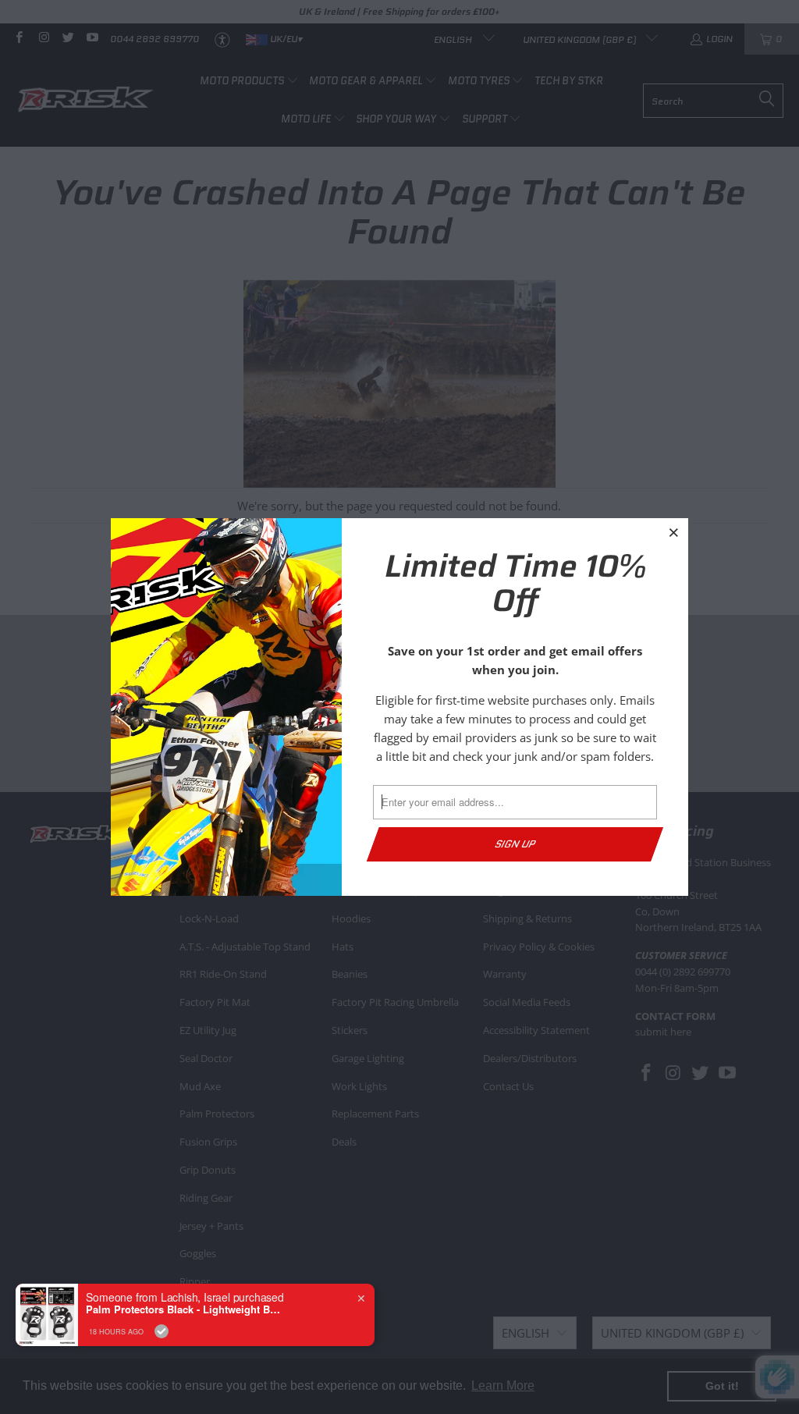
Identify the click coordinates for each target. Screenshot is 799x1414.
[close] (674, 532)
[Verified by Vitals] (161, 1331)
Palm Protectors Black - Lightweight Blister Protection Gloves (183, 1309)
